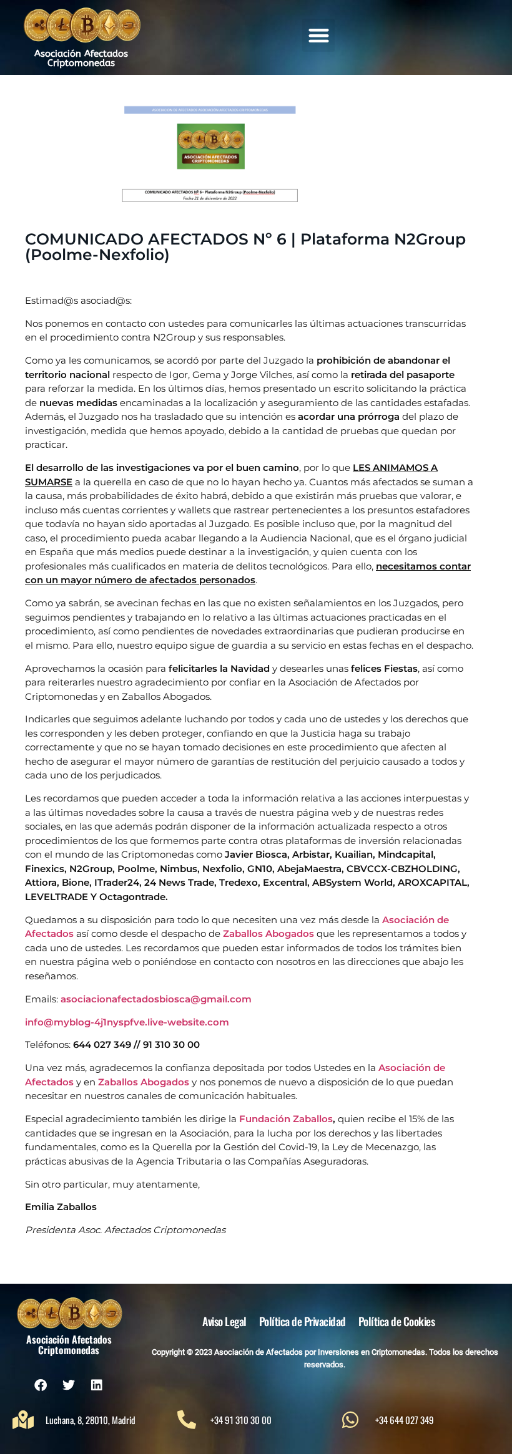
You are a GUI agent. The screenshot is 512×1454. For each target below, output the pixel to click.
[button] (318, 35)
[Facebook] (40, 1385)
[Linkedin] (96, 1385)
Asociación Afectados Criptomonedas (81, 58)
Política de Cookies (396, 1321)
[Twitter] (68, 1385)
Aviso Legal (224, 1321)
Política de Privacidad (302, 1321)
